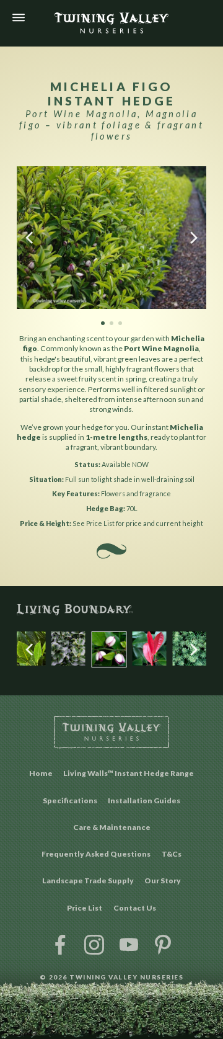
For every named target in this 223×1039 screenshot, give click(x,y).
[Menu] (18, 17)
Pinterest (163, 944)
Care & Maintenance (112, 827)
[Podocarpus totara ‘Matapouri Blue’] (189, 663)
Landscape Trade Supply (88, 880)
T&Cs (171, 853)
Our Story (162, 880)
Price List (84, 907)
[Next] (193, 238)
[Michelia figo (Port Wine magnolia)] (109, 664)
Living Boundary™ (111, 609)
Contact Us (134, 907)
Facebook (60, 944)
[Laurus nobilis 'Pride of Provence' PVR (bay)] (28, 663)
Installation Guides (144, 800)
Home (41, 773)
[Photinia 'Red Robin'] (150, 663)
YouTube (129, 944)
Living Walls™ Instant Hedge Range (128, 773)
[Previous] (30, 238)
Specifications (70, 800)
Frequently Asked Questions (96, 853)
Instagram (94, 944)
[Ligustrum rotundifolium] (68, 663)
